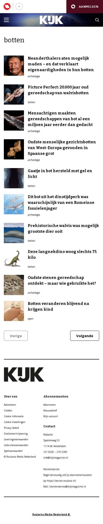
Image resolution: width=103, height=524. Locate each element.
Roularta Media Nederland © (51, 514)
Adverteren (10, 404)
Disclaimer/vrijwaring (16, 433)
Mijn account (50, 416)
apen (30, 318)
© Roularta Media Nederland (20, 456)
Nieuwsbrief (50, 410)
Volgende (84, 335)
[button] (84, 6)
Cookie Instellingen (14, 422)
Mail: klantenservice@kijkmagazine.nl (64, 486)
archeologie (34, 76)
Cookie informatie (13, 416)
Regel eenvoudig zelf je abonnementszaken (67, 475)
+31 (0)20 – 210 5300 (55, 452)
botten (31, 102)
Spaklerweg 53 (51, 440)
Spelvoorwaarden (13, 451)
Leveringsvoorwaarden (16, 439)
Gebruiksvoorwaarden (16, 445)
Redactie (48, 434)
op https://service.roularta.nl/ (59, 480)
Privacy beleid (11, 427)
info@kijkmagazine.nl (55, 457)
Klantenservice (51, 469)
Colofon (8, 410)
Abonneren (49, 404)
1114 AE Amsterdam (54, 446)
